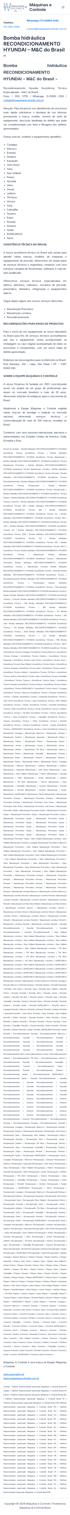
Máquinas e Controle (40, 7)
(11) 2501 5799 (11, 26)
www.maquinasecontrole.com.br (21, 1378)
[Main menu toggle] (63, 7)
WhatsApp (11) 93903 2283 (43, 20)
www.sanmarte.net (13, 1374)
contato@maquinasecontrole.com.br (47, 28)
